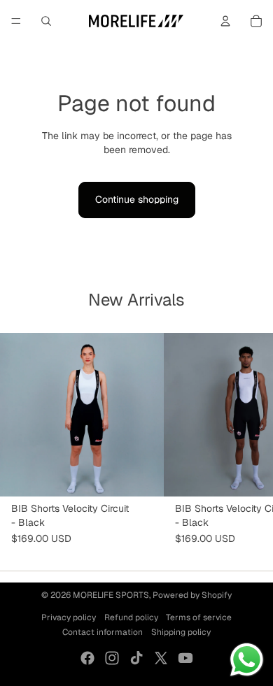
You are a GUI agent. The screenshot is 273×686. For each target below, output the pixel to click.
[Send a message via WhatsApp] (246, 660)
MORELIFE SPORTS (111, 595)
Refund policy (131, 617)
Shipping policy (181, 632)
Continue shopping (136, 199)
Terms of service (199, 617)
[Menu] (16, 21)
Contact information (102, 632)
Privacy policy (68, 617)
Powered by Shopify (192, 595)
